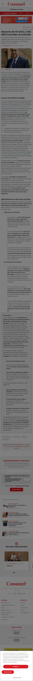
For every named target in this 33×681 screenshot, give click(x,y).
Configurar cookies (17, 677)
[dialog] (16, 666)
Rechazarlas (8, 672)
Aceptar (15, 666)
